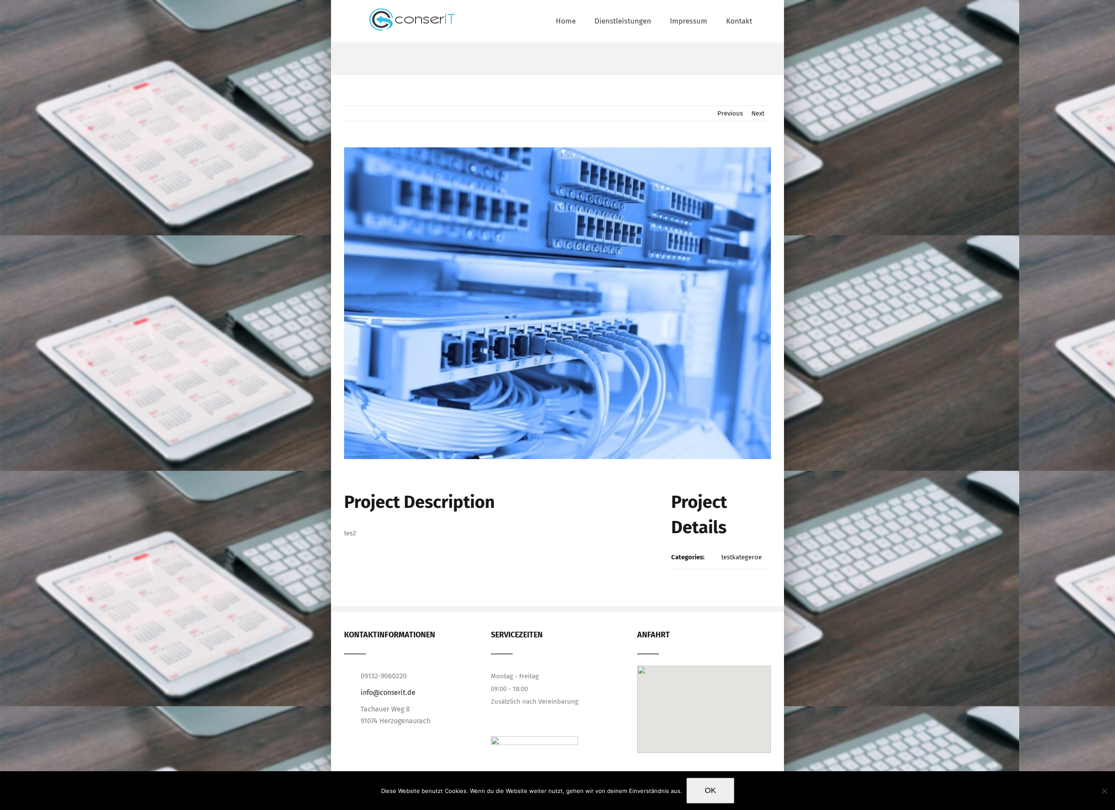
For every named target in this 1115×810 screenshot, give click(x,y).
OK (710, 790)
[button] (704, 697)
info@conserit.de (388, 692)
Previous (730, 113)
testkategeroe (741, 557)
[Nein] (1104, 790)
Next (757, 113)
